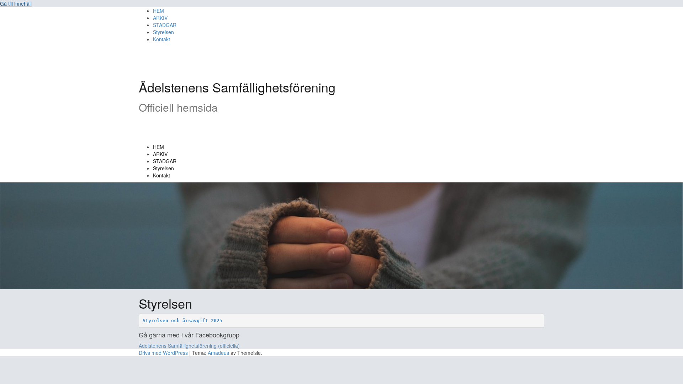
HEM (158, 146)
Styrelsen (163, 168)
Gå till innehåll (16, 3)
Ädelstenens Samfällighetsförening (237, 87)
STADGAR (164, 161)
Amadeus (218, 352)
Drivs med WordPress (163, 352)
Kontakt (161, 175)
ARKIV (160, 154)
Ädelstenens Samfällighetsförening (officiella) (189, 345)
